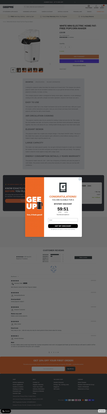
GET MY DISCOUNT (63, 226)
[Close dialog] (80, 179)
